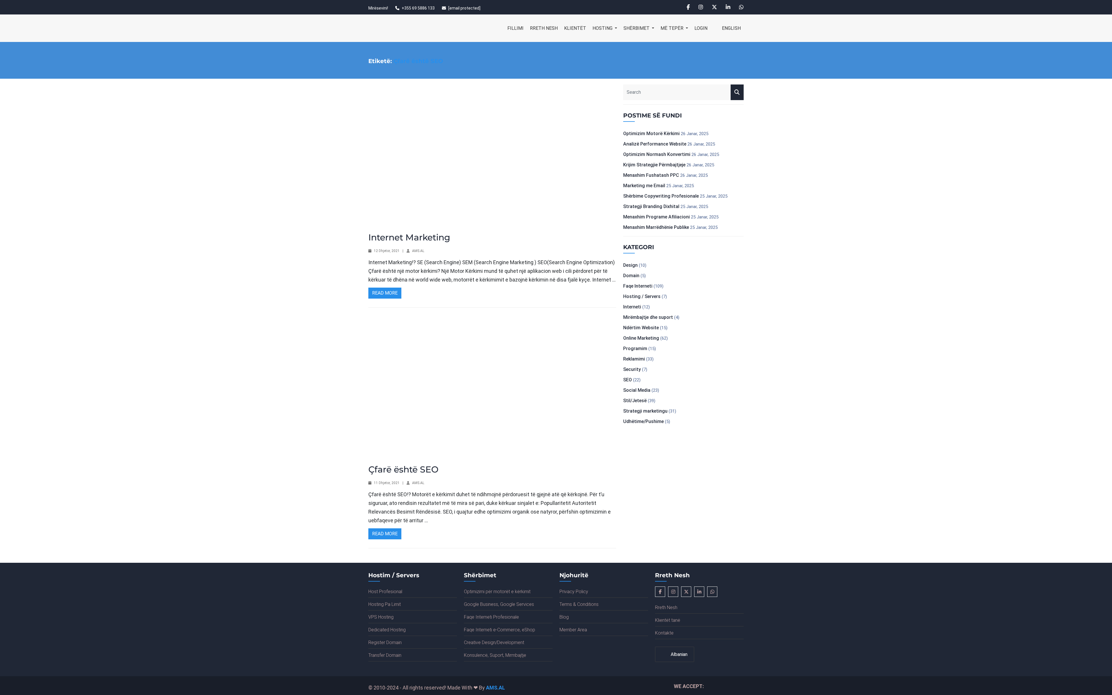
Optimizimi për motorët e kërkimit (497, 591)
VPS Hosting (381, 617)
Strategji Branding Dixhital (651, 206)
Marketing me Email (644, 185)
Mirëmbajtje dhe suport (648, 317)
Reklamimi (634, 359)
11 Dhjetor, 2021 (387, 483)
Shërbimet (637, 28)
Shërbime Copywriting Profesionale (661, 196)
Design (630, 265)
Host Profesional (385, 591)
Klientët (575, 28)
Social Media (636, 390)
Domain (631, 275)
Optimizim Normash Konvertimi (656, 154)
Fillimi (515, 28)
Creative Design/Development (494, 642)
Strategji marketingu (645, 411)
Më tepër (673, 28)
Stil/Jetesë (635, 400)
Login (700, 28)
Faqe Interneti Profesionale (491, 617)
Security (632, 369)
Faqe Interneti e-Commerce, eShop (499, 630)
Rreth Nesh (544, 28)
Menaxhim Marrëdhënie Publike (656, 227)
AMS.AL (418, 251)
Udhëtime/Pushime (643, 421)
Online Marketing (641, 338)
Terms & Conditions (579, 604)
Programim (635, 348)
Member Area (573, 630)
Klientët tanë (667, 620)
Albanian (678, 654)
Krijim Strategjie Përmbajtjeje (654, 165)
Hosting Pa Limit (384, 604)
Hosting (603, 28)
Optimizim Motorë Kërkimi (651, 133)
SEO (627, 380)
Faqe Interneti (637, 286)
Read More (385, 293)
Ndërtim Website (641, 327)
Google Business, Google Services (499, 604)
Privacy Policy (573, 591)
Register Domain (385, 642)
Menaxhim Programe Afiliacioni (656, 217)
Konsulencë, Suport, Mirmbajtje (495, 655)
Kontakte (664, 633)
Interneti (632, 307)
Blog (564, 617)
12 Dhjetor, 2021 (387, 251)
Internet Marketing (409, 237)
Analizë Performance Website (654, 144)
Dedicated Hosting (387, 630)
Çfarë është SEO (403, 469)
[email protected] (464, 8)
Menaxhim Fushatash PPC (651, 175)
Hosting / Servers (642, 296)
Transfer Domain (384, 655)
